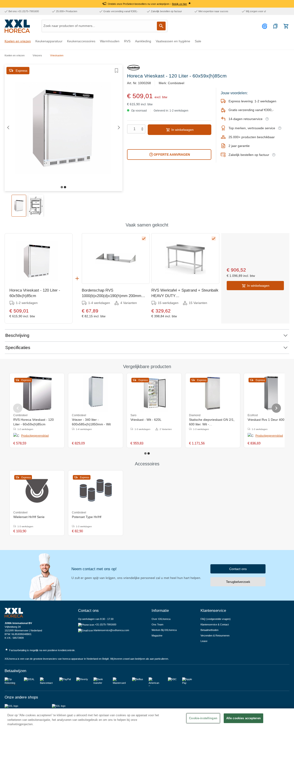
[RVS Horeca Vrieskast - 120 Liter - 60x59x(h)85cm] (37, 393)
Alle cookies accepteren (243, 718)
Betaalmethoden (209, 630)
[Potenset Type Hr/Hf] (95, 490)
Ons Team (157, 624)
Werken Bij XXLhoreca (164, 630)
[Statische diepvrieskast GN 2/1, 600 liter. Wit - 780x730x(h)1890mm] (213, 393)
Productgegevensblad (35, 435)
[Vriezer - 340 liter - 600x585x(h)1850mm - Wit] (95, 393)
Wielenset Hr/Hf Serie (29, 517)
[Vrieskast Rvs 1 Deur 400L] (271, 393)
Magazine (157, 635)
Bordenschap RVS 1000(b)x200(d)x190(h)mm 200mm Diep (111, 293)
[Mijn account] (265, 26)
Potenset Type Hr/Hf (86, 517)
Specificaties (17, 347)
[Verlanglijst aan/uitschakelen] (116, 70)
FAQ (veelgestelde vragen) (216, 619)
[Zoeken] (161, 26)
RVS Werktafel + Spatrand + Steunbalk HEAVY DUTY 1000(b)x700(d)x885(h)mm (184, 293)
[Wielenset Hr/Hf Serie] (37, 490)
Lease (204, 641)
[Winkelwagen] (286, 26)
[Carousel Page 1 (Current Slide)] (145, 453)
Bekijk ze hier (179, 4)
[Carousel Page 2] (148, 453)
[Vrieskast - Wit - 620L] (154, 393)
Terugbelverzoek (238, 582)
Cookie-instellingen (203, 718)
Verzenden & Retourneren (215, 635)
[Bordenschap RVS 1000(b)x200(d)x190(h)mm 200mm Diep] (115, 258)
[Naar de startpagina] (17, 26)
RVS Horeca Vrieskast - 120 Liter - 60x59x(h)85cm (33, 422)
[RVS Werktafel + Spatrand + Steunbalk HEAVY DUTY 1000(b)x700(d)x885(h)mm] (185, 258)
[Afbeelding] (62, 187)
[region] (147, 733)
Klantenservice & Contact (215, 624)
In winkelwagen (182, 130)
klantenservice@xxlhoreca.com (111, 630)
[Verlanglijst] (275, 26)
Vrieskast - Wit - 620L (145, 419)
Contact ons (238, 569)
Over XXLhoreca (161, 619)
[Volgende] (119, 127)
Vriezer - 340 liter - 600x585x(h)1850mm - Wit (91, 422)
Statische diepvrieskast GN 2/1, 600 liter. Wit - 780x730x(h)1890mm (212, 422)
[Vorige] (8, 127)
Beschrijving (17, 335)
